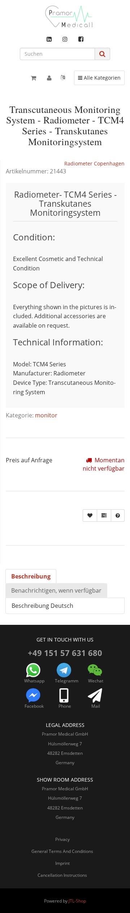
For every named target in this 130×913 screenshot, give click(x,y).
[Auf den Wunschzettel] (90, 515)
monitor (46, 415)
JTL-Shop (77, 901)
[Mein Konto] (49, 78)
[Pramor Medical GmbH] (65, 16)
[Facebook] (81, 39)
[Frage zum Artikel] (118, 515)
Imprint (62, 863)
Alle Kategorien (99, 77)
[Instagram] (65, 39)
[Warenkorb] (33, 78)
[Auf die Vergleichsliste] (104, 515)
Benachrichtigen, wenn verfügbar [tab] (56, 590)
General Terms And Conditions (62, 851)
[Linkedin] (49, 39)
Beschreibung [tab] (31, 576)
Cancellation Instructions (62, 875)
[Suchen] (102, 53)
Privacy (62, 839)
